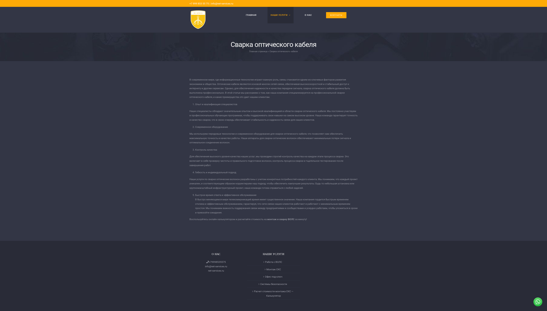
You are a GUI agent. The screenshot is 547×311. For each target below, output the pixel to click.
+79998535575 (217, 262)
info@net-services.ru (222, 3)
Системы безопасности (273, 284)
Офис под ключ (273, 276)
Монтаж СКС (273, 269)
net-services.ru (216, 270)
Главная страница (258, 51)
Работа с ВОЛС (273, 262)
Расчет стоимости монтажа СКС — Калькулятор (273, 293)
